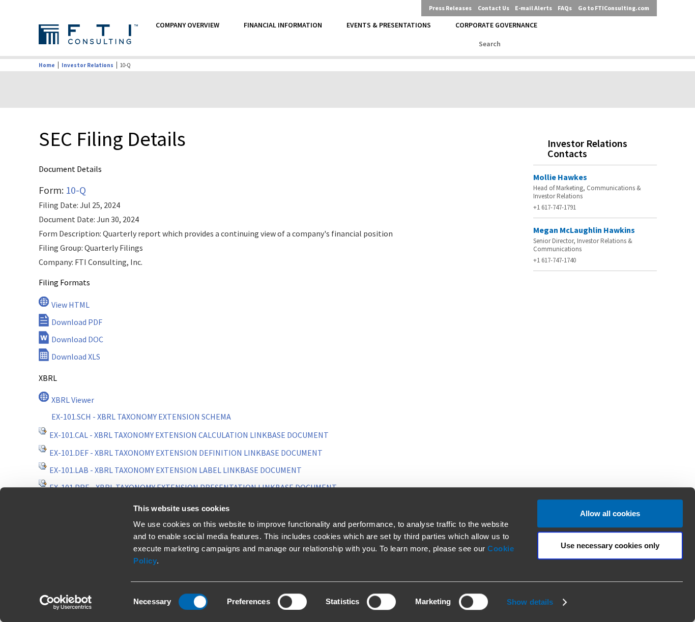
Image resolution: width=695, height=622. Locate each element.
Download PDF (76, 322)
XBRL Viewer (72, 400)
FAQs (565, 8)
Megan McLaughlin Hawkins (584, 230)
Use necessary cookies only (610, 545)
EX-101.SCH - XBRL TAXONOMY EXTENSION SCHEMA (141, 416)
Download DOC (77, 339)
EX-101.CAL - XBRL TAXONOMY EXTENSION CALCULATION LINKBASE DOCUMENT (189, 435)
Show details (530, 602)
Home (47, 65)
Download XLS (75, 356)
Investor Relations (87, 65)
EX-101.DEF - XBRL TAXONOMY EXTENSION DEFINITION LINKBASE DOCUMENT (186, 453)
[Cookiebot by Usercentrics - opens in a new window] (65, 602)
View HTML (70, 305)
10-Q (76, 190)
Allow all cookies (610, 513)
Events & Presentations (388, 24)
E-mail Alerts (533, 8)
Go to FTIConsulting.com (613, 8)
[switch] (292, 602)
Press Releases (450, 8)
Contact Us (493, 8)
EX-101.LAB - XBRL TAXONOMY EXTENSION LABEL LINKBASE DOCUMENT (175, 470)
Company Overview (187, 24)
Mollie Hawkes (560, 177)
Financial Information (283, 24)
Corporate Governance (496, 24)
